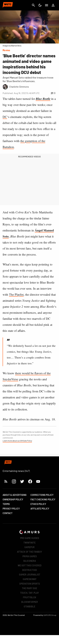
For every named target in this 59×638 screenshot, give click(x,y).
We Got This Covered (29, 565)
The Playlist (16, 294)
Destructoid (29, 570)
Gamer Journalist (29, 574)
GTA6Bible (29, 606)
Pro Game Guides (29, 538)
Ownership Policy (13, 499)
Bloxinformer (29, 602)
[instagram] (13, 481)
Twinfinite (29, 542)
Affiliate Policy (39, 508)
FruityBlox (29, 597)
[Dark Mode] (40, 5)
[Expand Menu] (46, 5)
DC (5, 117)
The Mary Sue (29, 588)
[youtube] (38, 481)
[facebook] (30, 481)
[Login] (53, 5)
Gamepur (29, 547)
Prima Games (29, 556)
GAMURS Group (50, 615)
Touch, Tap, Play (29, 592)
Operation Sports (29, 583)
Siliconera (29, 560)
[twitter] (22, 481)
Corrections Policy (41, 495)
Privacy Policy (11, 508)
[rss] (6, 481)
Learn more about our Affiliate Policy (17, 440)
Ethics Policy (38, 504)
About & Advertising (15, 495)
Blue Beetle (43, 98)
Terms (6, 504)
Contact (7, 513)
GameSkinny (29, 579)
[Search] (33, 5)
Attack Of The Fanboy (29, 551)
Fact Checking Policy (42, 499)
